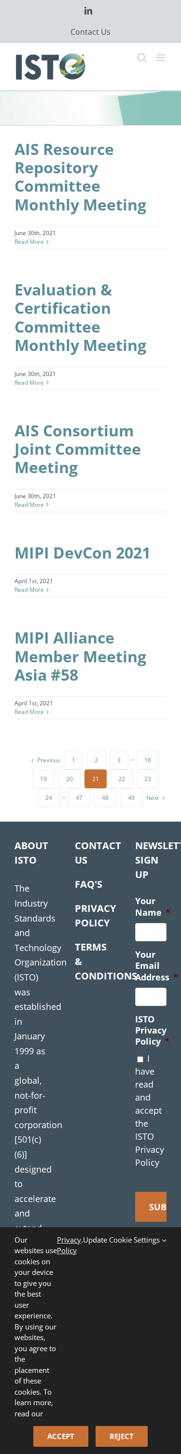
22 (121, 779)
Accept (60, 1436)
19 (43, 779)
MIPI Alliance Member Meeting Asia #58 (80, 656)
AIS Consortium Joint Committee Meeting (77, 449)
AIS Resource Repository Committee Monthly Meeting (80, 177)
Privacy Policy (69, 1245)
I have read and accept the (149, 1110)
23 (147, 779)
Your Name (152, 906)
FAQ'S (88, 884)
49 (131, 798)
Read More (29, 242)
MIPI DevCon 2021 (82, 552)
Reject (122, 1436)
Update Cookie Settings (122, 1239)
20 (69, 779)
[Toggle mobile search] (142, 58)
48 (105, 798)
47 (79, 798)
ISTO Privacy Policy (152, 1031)
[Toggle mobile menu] (161, 58)
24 (48, 798)
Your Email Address (156, 966)
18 (147, 760)
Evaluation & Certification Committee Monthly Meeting (80, 317)
